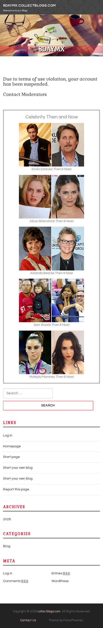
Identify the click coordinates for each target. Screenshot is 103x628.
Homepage (12, 446)
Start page (11, 457)
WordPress (60, 581)
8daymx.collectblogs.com (29, 5)
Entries (61, 573)
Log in (7, 435)
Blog (6, 546)
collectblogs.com (49, 611)
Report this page (16, 489)
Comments (16, 581)
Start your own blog (18, 467)
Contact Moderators (25, 94)
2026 (7, 519)
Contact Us (28, 620)
